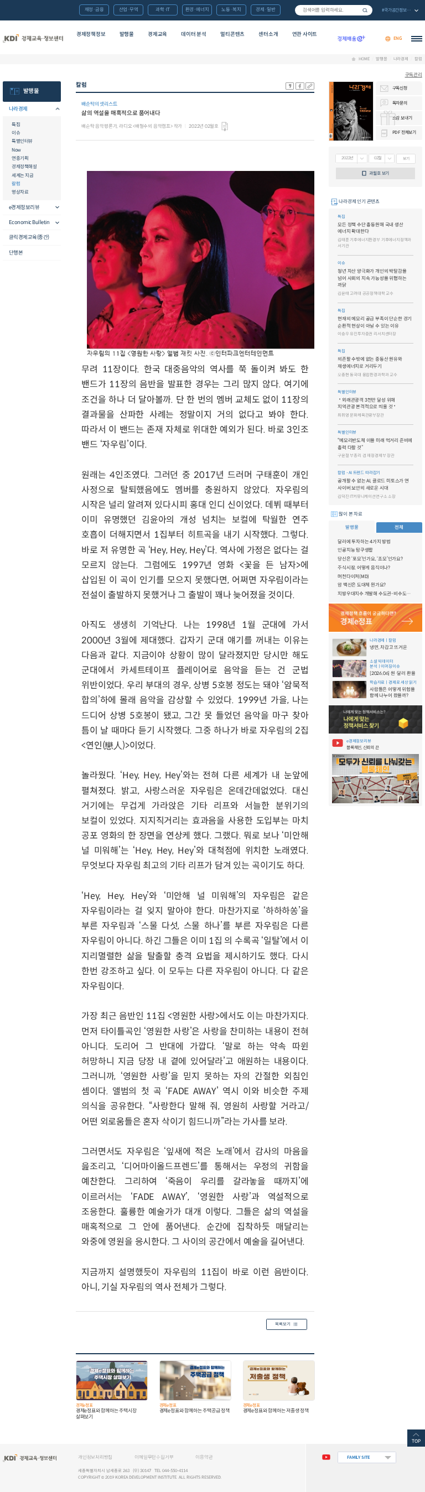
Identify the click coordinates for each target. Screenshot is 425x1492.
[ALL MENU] (416, 38)
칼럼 (418, 59)
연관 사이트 (305, 34)
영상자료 (20, 192)
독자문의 (399, 103)
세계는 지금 (22, 175)
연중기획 (20, 158)
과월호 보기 (379, 173)
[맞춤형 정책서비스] (375, 719)
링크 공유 (309, 86)
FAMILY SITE (358, 1457)
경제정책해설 (24, 166)
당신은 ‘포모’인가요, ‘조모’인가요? (370, 559)
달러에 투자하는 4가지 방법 (364, 541)
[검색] (333, 10)
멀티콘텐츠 (232, 34)
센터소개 (268, 34)
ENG (397, 38)
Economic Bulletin (29, 222)
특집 (16, 124)
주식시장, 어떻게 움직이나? (364, 567)
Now (16, 150)
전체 (399, 527)
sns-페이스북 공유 (300, 86)
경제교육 (157, 34)
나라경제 (400, 59)
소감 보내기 (402, 118)
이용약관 (203, 1457)
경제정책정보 (91, 34)
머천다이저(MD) (353, 576)
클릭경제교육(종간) (29, 237)
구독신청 (399, 88)
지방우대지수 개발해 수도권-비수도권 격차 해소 (375, 593)
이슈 (16, 133)
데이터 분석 (193, 34)
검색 (365, 10)
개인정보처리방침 (95, 1457)
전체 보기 (399, 11)
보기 (406, 158)
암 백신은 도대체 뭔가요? (362, 585)
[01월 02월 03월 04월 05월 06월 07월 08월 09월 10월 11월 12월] (382, 159)
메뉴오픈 (54, 109)
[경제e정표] (375, 618)
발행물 (127, 34)
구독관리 (413, 74)
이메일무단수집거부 (153, 1457)
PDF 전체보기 (404, 132)
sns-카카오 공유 (290, 86)
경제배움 (351, 38)
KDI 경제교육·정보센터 (33, 38)
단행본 (16, 252)
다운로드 (224, 127)
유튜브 (326, 1457)
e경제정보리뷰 (24, 207)
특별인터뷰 (22, 141)
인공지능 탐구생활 (355, 550)
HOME (364, 59)
